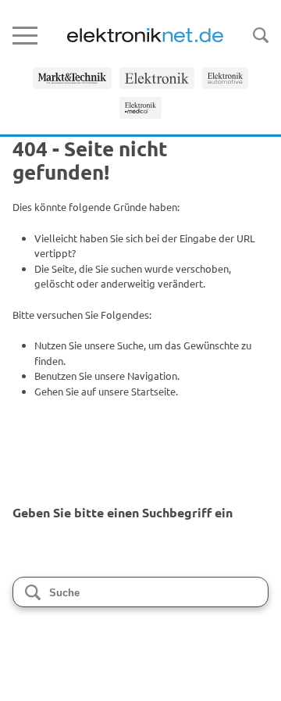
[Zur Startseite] (145, 35)
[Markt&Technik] (72, 78)
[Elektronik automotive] (225, 78)
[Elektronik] (156, 78)
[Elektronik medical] (140, 108)
